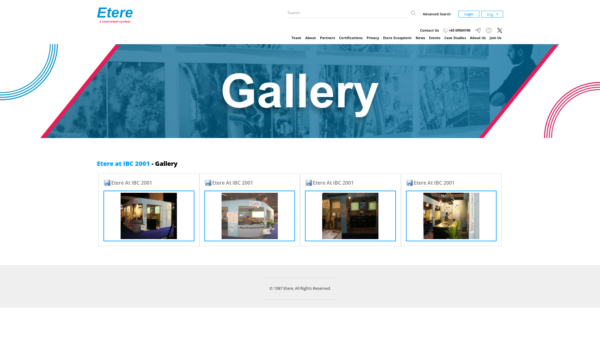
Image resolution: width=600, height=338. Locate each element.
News (420, 37)
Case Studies (455, 37)
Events (434, 37)
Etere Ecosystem (397, 37)
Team (296, 37)
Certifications (350, 37)
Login (468, 14)
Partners (327, 37)
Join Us (495, 37)
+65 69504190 (459, 30)
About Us (478, 37)
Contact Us (429, 30)
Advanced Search (437, 14)
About (310, 37)
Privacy (373, 37)
